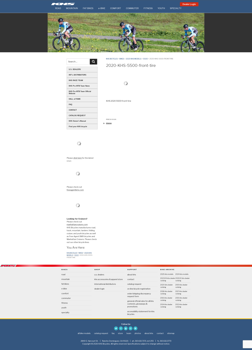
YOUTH (161, 8)
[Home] (52, 8)
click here (77, 158)
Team (128, 333)
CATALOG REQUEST (77, 115)
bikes (121, 59)
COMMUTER (132, 8)
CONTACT (73, 110)
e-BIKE (101, 8)
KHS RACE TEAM (76, 80)
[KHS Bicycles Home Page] (63, 4)
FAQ (70, 104)
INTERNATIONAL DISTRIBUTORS (105, 284)
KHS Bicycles (112, 59)
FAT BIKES (88, 8)
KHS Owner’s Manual (77, 121)
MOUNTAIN (72, 8)
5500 (145, 59)
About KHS (131, 274)
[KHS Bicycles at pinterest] (135, 328)
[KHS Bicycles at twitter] (116, 328)
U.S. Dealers (99, 274)
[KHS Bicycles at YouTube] (126, 328)
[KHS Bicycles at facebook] (121, 328)
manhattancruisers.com (77, 224)
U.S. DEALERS (75, 69)
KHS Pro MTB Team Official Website (80, 92)
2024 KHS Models (181, 274)
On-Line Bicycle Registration (138, 289)
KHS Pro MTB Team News (79, 86)
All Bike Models (84, 333)
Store (120, 333)
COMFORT (115, 8)
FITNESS (148, 8)
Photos (138, 333)
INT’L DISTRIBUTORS (77, 75)
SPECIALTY (176, 8)
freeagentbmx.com (75, 190)
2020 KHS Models (133, 59)
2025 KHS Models (166, 274)
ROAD (58, 8)
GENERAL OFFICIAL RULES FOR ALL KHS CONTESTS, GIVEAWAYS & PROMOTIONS (140, 304)
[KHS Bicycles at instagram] (131, 328)
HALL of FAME (75, 99)
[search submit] (93, 61)
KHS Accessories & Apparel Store (108, 279)
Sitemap (170, 333)
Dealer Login (189, 4)
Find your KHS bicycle (78, 126)
